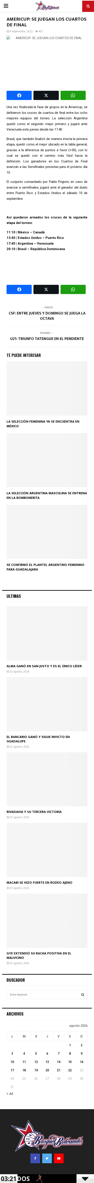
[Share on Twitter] (46, 95)
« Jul (10, 1093)
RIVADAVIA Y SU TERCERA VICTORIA (34, 812)
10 (12, 1062)
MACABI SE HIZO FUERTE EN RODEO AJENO (39, 883)
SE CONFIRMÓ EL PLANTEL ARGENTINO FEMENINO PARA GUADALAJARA (45, 567)
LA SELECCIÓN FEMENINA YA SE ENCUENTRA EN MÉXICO (43, 424)
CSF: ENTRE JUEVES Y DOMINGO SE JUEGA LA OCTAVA (47, 316)
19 (36, 1070)
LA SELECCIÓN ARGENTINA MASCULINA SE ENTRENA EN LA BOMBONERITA (47, 495)
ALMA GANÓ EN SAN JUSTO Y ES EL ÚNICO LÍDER (44, 666)
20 (47, 1070)
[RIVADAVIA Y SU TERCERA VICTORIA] (47, 779)
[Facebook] (35, 1158)
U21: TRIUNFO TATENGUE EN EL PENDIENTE (47, 339)
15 (70, 1062)
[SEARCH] (82, 994)
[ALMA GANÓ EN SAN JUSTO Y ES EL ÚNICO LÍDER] (47, 633)
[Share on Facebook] (19, 95)
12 (36, 1062)
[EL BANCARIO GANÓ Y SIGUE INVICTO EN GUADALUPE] (47, 704)
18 (24, 1070)
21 (58, 1070)
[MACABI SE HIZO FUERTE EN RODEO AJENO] (47, 850)
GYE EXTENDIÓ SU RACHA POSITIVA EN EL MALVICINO (39, 955)
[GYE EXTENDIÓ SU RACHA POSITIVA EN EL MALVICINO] (47, 921)
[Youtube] (59, 1158)
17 (12, 1070)
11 (24, 1062)
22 (70, 1070)
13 (47, 1062)
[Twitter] (47, 1158)
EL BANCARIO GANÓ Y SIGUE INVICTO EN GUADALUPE (38, 739)
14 (58, 1062)
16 (81, 1062)
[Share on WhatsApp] (73, 95)
